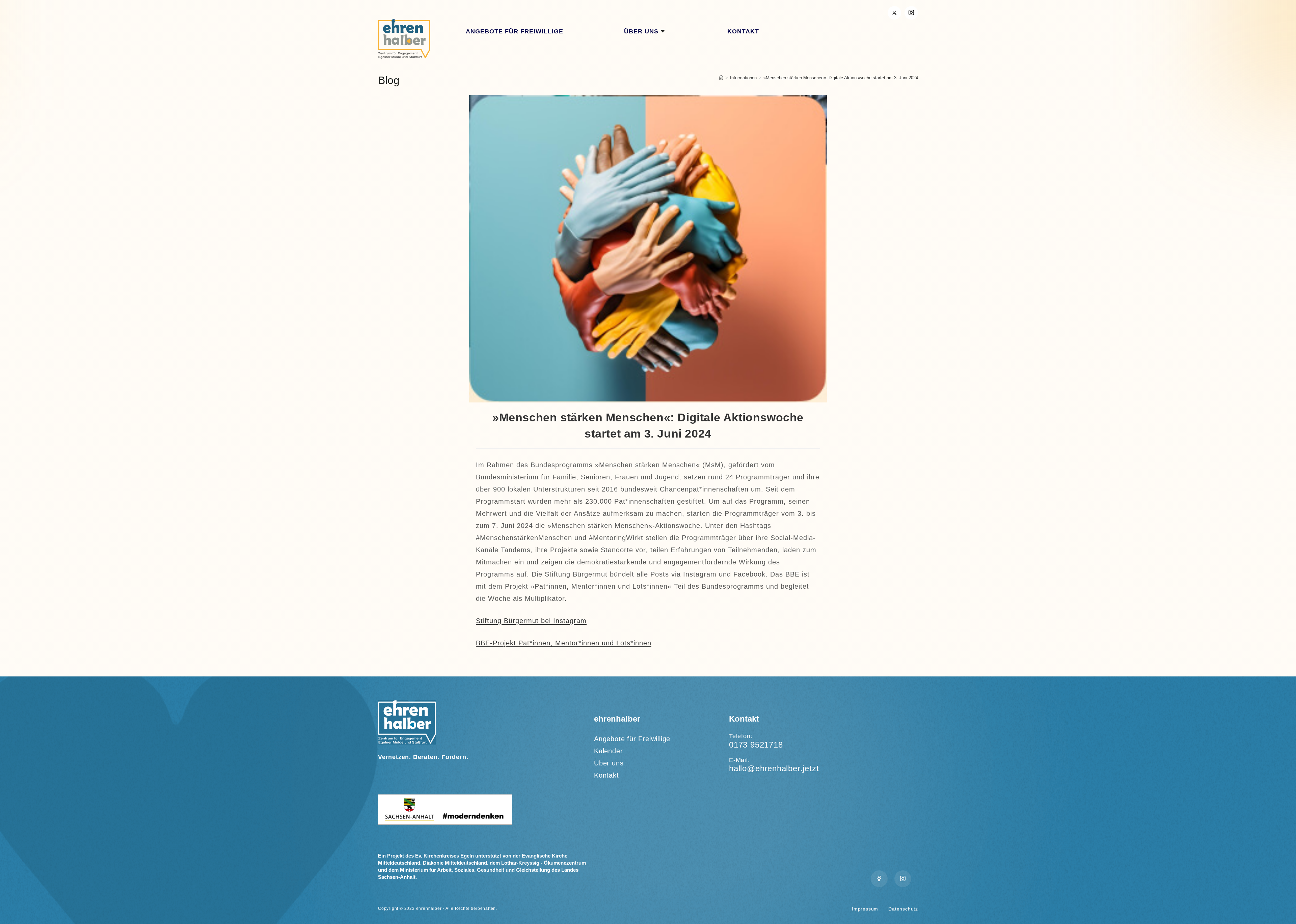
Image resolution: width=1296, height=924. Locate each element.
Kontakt (606, 775)
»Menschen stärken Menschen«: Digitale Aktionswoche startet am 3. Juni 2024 (840, 77)
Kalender (608, 751)
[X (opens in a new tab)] (894, 13)
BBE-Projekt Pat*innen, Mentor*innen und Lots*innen (563, 643)
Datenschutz (903, 909)
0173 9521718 (756, 744)
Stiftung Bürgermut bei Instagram (531, 620)
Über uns (608, 763)
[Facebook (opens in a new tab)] (911, 13)
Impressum (865, 909)
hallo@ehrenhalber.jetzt (774, 768)
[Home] (721, 77)
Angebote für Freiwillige (632, 739)
